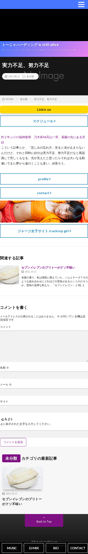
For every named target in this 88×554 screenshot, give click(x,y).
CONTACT (78, 548)
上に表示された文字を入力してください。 (26, 424)
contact (43, 193)
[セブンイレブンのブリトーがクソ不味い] (9, 274)
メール (6, 384)
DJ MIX (34, 548)
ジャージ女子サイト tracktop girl (43, 231)
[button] (81, 4)
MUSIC (12, 548)
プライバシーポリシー (44, 541)
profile (43, 179)
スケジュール (43, 121)
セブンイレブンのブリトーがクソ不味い (48, 267)
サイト (4, 401)
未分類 (30, 76)
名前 (4, 367)
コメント (5, 326)
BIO (56, 548)
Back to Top (44, 521)
